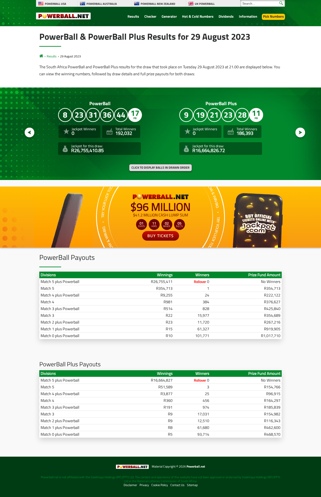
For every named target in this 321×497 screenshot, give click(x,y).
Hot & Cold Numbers (198, 16)
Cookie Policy (159, 485)
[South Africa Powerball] (63, 15)
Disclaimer (130, 485)
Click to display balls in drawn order (160, 167)
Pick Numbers (273, 16)
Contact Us (177, 485)
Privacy (144, 485)
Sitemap (192, 485)
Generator (169, 16)
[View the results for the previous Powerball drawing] (30, 132)
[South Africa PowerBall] (41, 56)
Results (133, 16)
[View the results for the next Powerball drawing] (300, 132)
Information (248, 16)
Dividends (226, 16)
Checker (150, 16)
